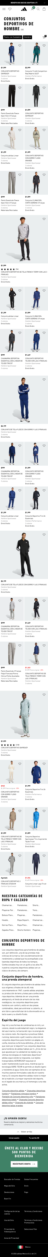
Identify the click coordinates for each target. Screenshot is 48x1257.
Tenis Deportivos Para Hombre (38, 910)
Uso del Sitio (9, 1220)
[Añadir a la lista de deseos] (20, 46)
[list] (20, 37)
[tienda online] (24, 10)
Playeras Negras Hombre (21, 915)
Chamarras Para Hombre (8, 905)
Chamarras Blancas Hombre (37, 925)
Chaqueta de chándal (24, 1103)
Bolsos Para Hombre (7, 915)
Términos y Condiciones (33, 1211)
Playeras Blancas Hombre (36, 930)
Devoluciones (9, 1192)
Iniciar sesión (14, 1138)
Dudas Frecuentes (31, 1179)
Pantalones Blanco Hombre (22, 910)
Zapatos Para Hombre (7, 930)
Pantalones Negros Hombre (22, 905)
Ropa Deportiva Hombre (24, 920)
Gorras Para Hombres (7, 925)
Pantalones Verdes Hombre (37, 915)
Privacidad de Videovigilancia (10, 1230)
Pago (26, 1192)
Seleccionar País (30, 1229)
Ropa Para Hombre (21, 925)
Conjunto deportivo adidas (13, 1091)
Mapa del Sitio (9, 1186)
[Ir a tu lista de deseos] (10, 9)
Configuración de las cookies (12, 1213)
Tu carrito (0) (34, 1138)
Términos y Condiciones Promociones (33, 1221)
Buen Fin (7, 1199)
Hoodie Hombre (5, 920)
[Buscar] (38, 9)
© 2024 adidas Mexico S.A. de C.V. (24, 1254)
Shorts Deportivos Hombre (37, 905)
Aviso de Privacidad (11, 1238)
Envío (26, 1186)
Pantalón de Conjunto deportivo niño (17, 1097)
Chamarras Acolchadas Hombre (38, 920)
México (27, 1247)
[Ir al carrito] (44, 9)
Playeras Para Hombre (8, 910)
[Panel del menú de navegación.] (4, 9)
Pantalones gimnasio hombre (23, 1094)
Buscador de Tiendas (12, 1179)
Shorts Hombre (24, 930)
